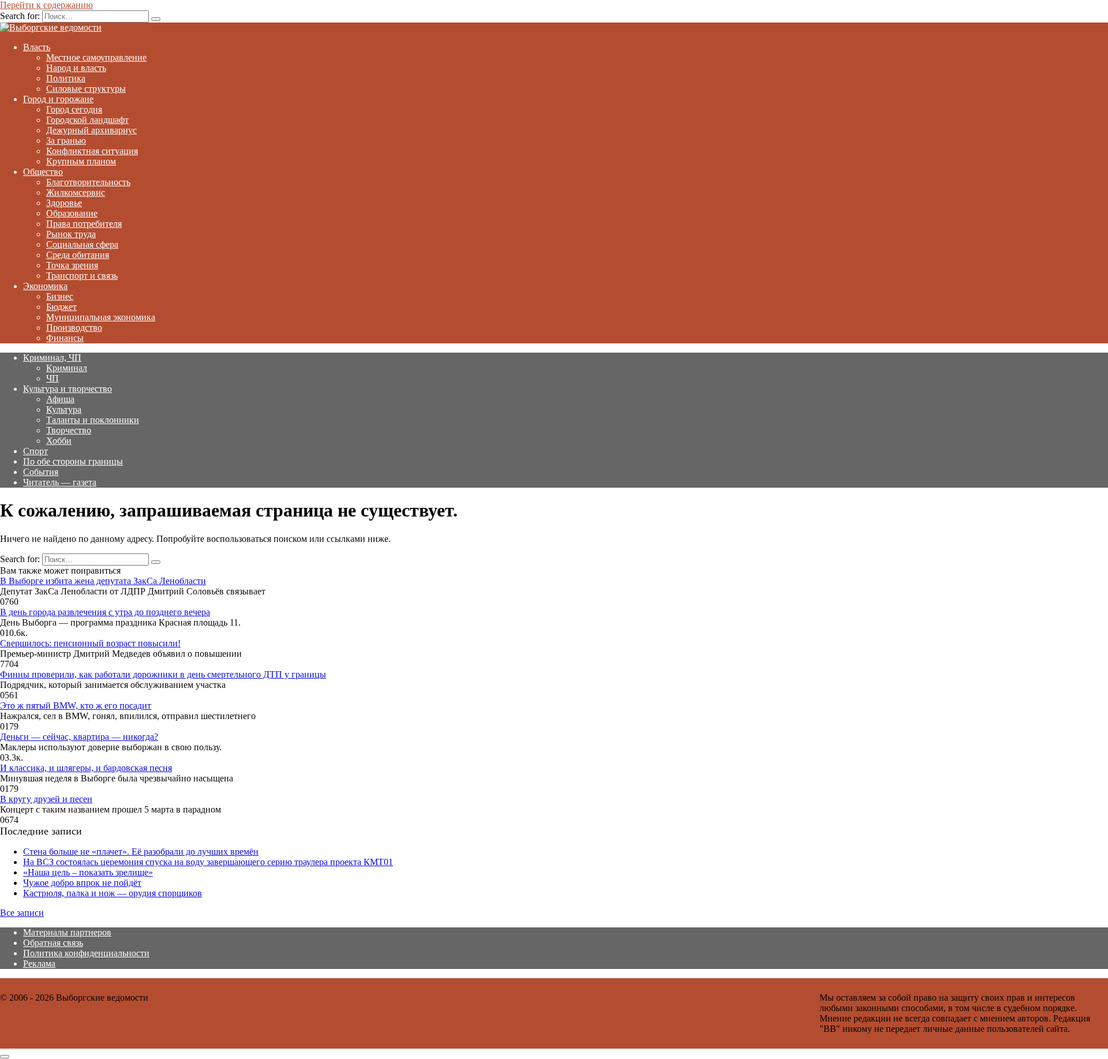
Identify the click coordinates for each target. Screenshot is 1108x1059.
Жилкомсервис (75, 192)
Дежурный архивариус (91, 130)
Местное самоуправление (96, 57)
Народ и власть (76, 68)
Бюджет (61, 307)
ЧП (52, 378)
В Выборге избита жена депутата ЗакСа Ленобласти (103, 581)
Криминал (66, 368)
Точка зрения (72, 265)
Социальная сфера (82, 244)
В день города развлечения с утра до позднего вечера (105, 612)
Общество (43, 172)
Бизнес (59, 296)
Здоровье (64, 203)
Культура (63, 409)
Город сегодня (74, 109)
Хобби (59, 441)
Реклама (39, 963)
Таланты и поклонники (92, 420)
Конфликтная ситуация (92, 151)
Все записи (22, 913)
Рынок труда (71, 234)
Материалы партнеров (67, 932)
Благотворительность (88, 182)
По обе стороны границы (73, 461)
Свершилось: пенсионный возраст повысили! (90, 643)
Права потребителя (84, 224)
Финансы (65, 338)
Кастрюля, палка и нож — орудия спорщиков (112, 893)
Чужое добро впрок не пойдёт (82, 883)
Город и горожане (58, 99)
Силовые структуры (86, 88)
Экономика (45, 286)
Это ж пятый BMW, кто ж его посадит (75, 705)
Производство (74, 327)
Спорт (35, 451)
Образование (72, 213)
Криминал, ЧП (52, 357)
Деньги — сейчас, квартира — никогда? (79, 737)
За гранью (66, 140)
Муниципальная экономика (100, 317)
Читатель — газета (59, 482)
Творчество (68, 430)
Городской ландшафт (87, 120)
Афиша (60, 399)
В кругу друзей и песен (46, 799)
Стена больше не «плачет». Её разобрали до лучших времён (141, 851)
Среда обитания (77, 255)
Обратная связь (53, 943)
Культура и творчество (67, 389)
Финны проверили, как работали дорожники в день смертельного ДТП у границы (163, 674)
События (40, 472)
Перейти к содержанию (46, 5)
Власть (36, 47)
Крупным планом (81, 161)
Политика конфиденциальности (86, 953)
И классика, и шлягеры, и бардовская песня (86, 768)
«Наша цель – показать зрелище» (88, 872)
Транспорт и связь (82, 275)
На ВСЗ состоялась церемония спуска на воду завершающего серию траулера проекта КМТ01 (208, 862)
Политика (65, 78)
